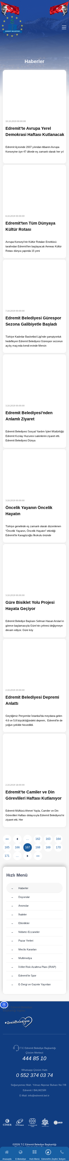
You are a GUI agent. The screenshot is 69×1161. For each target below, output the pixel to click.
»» (37, 856)
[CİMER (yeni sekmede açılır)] (8, 1127)
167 (27, 847)
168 (37, 847)
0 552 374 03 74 (34, 1075)
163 (48, 839)
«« (7, 839)
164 (58, 839)
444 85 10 (34, 1058)
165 (7, 847)
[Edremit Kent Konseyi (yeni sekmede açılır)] (46, 1127)
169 (48, 847)
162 (37, 839)
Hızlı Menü (34, 1159)
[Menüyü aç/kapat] (64, 27)
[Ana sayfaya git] (12, 36)
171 (7, 856)
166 (17, 847)
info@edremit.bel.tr (38, 1095)
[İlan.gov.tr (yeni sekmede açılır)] (58, 1127)
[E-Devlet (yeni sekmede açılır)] (20, 1127)
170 (58, 847)
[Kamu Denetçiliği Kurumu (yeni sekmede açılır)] (33, 1127)
